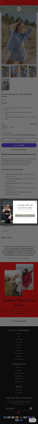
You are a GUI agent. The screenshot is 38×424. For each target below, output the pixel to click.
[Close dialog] (36, 202)
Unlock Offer (25, 215)
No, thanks (25, 220)
